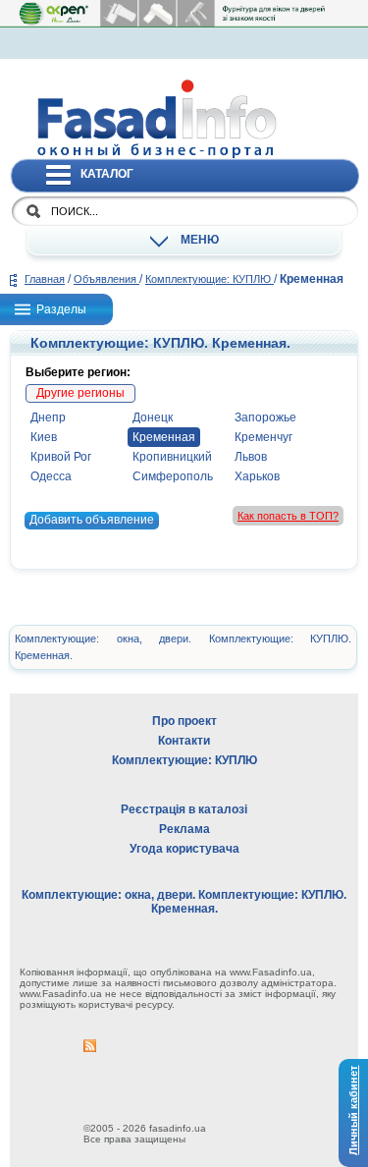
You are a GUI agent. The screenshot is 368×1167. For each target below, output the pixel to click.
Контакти (184, 741)
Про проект (184, 721)
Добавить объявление (91, 520)
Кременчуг (263, 437)
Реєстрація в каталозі (184, 809)
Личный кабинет (353, 1109)
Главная (45, 279)
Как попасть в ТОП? (288, 516)
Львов (251, 457)
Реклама (184, 829)
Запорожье (265, 417)
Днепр (48, 417)
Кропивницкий (172, 457)
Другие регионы (80, 393)
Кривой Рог (60, 457)
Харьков (257, 476)
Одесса (51, 476)
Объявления (106, 279)
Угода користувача (184, 849)
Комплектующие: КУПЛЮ (209, 279)
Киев (43, 437)
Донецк (152, 417)
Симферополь (172, 476)
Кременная (163, 437)
